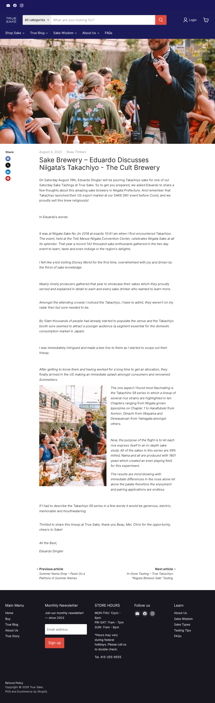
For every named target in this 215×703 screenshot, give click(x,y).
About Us (89, 33)
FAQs (108, 33)
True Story (12, 636)
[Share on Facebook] (7, 158)
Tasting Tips (182, 630)
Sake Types (182, 624)
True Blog (37, 33)
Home (9, 613)
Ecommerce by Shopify (32, 691)
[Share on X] (7, 165)
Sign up (54, 643)
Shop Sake (13, 33)
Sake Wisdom (63, 33)
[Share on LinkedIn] (7, 171)
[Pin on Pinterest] (7, 178)
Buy (7, 619)
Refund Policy (14, 683)
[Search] (160, 20)
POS (8, 691)
